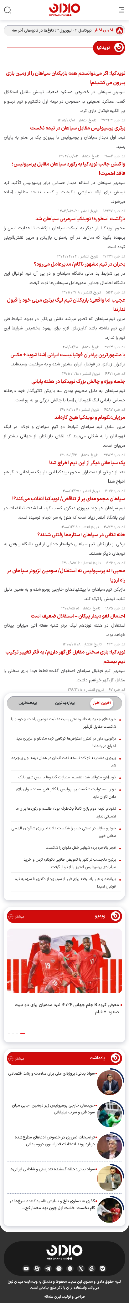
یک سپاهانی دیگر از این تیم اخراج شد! (87, 463)
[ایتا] (92, 1268)
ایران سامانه (52, 1297)
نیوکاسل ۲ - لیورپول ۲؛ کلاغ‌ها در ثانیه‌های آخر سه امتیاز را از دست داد (52, 31)
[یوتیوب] (26, 1268)
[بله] (103, 1268)
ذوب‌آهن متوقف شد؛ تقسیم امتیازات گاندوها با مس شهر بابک (67, 777)
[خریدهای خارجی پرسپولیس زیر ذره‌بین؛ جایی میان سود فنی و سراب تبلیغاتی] (109, 1114)
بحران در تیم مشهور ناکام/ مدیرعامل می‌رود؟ (79, 264)
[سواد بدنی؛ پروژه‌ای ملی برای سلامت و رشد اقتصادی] (109, 1082)
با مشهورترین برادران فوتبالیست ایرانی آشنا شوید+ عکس (67, 355)
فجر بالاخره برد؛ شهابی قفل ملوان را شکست (81, 848)
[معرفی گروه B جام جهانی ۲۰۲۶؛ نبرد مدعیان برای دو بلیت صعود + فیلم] (64, 962)
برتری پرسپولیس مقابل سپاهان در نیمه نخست (77, 128)
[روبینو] (59, 1268)
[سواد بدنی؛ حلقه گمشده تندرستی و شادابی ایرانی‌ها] (109, 1178)
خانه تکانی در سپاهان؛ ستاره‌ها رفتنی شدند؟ (81, 535)
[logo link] (64, 9)
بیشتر (18, 916)
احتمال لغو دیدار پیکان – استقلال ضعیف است (78, 616)
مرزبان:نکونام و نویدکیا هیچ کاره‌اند (89, 417)
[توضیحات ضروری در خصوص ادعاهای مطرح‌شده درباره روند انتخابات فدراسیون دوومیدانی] (109, 1146)
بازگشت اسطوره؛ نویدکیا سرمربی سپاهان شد (80, 219)
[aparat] (37, 1268)
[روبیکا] (70, 1268)
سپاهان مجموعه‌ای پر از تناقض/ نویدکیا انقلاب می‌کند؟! (68, 499)
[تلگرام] (48, 1268)
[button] (22, 1033)
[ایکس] (81, 1268)
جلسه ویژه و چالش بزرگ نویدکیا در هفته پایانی (78, 381)
